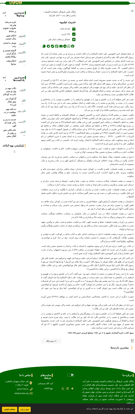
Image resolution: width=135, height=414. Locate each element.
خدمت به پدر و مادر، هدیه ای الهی (9, 122)
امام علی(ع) (54, 15)
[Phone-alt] (13, 2)
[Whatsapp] (63, 388)
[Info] (20, 2)
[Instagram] (67, 388)
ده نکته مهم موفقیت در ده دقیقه (10, 112)
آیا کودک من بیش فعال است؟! (11, 101)
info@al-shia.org (21, 393)
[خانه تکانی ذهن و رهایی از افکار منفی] (21, 133)
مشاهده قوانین (9, 409)
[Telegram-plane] (72, 388)
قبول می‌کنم (25, 409)
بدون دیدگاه (50, 341)
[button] (72, 46)
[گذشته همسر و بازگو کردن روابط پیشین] (21, 53)
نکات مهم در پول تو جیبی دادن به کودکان (9, 91)
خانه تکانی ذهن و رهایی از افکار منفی (9, 133)
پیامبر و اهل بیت (69, 15)
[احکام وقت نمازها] (21, 62)
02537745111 (22, 389)
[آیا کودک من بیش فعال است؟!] (21, 101)
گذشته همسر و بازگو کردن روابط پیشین (9, 53)
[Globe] (10, 2)
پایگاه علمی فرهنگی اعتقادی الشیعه (60, 12)
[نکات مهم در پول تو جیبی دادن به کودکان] (21, 91)
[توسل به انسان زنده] (21, 44)
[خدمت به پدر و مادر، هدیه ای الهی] (21, 122)
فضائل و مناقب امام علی (59, 39)
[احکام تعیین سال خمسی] (21, 37)
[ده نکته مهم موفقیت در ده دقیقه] (21, 112)
